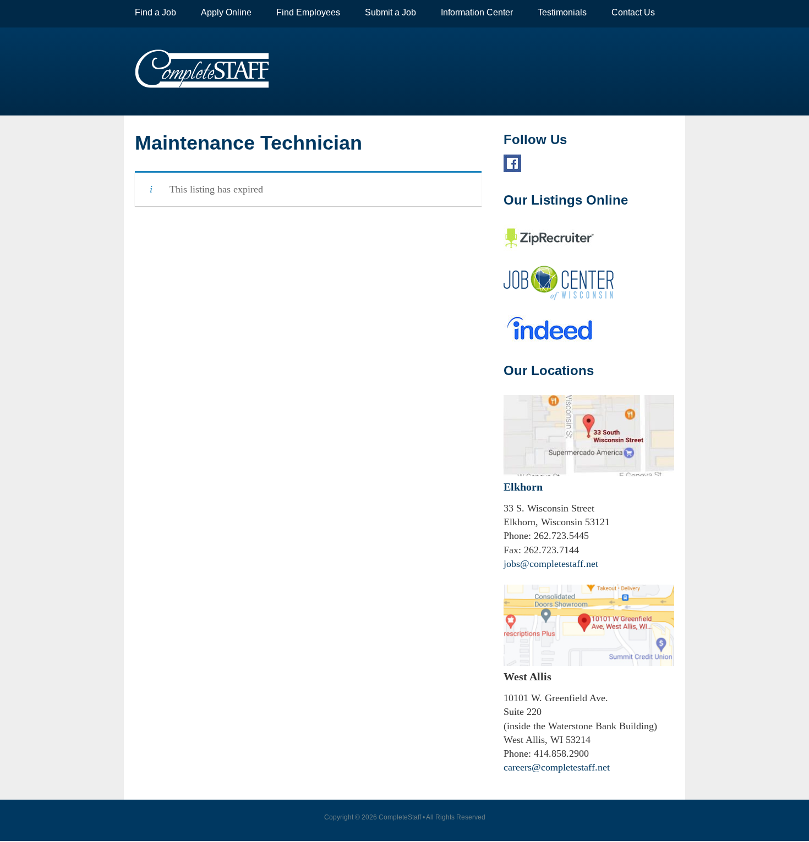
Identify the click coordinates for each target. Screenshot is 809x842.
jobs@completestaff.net (551, 563)
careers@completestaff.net (557, 767)
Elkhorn (523, 487)
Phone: (517, 535)
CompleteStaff (202, 68)
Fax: (512, 549)
